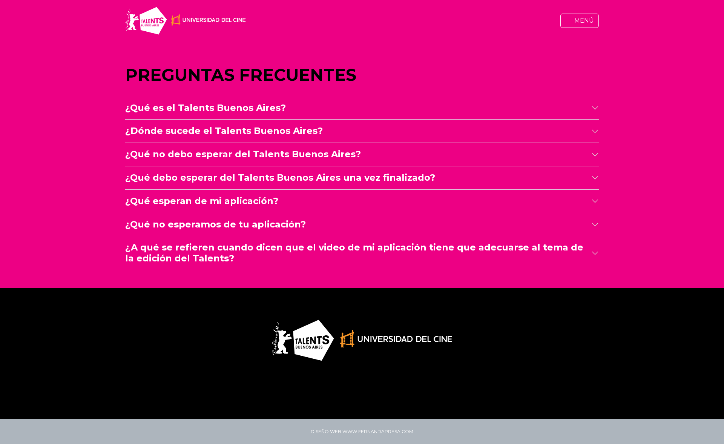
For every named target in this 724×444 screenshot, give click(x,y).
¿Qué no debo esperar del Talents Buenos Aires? (243, 154)
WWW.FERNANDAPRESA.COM (377, 431)
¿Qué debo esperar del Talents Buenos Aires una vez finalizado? (280, 177)
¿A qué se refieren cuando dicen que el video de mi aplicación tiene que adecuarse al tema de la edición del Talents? (354, 253)
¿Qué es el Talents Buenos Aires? (205, 107)
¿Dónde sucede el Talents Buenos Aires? (224, 130)
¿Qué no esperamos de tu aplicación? (215, 224)
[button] (579, 21)
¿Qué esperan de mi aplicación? (201, 200)
